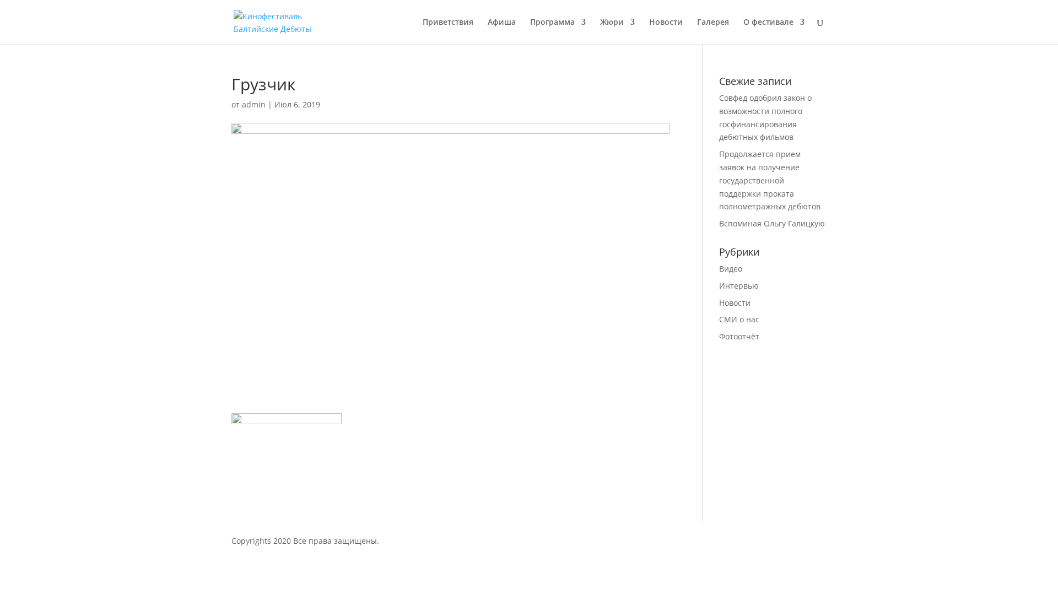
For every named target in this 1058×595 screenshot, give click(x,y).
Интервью (739, 285)
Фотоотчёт (739, 336)
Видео (730, 268)
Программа (552, 22)
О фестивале (768, 22)
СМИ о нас (739, 319)
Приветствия (448, 22)
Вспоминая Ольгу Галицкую (772, 223)
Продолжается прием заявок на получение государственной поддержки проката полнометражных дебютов (770, 180)
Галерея (713, 22)
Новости (666, 22)
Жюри (612, 22)
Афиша (502, 22)
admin (254, 104)
